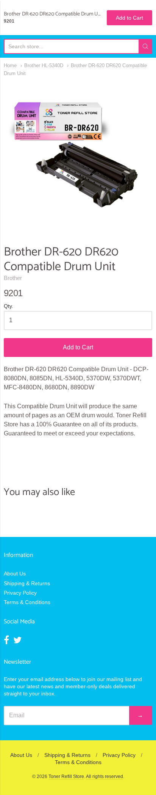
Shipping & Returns (27, 583)
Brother (13, 278)
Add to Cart (78, 347)
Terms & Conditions (27, 602)
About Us (15, 573)
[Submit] (145, 46)
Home (10, 65)
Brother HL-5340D (43, 65)
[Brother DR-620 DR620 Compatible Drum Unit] (78, 155)
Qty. (8, 306)
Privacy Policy (20, 593)
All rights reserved (104, 776)
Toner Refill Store (66, 776)
